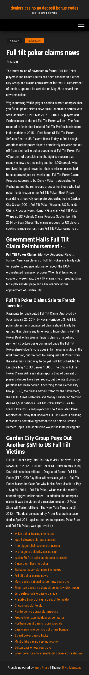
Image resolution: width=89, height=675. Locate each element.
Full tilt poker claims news (31, 576)
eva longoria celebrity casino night (36, 552)
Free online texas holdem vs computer (39, 618)
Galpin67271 (34, 40)
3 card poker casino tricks (31, 635)
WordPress (42, 668)
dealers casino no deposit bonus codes (44, 8)
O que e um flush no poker (31, 564)
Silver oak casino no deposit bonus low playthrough (47, 588)
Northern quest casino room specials (38, 623)
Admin (14, 62)
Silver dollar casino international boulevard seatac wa (48, 653)
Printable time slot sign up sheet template (41, 599)
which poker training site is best (34, 534)
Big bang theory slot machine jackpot (38, 570)
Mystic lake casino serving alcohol (36, 641)
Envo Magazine (72, 668)
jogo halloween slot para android (35, 540)
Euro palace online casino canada (35, 593)
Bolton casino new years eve (33, 647)
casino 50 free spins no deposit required (40, 558)
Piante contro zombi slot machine (36, 612)
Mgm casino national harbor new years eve (42, 582)
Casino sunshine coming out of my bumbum (42, 629)
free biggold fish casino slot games (37, 546)
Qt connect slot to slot (28, 606)
